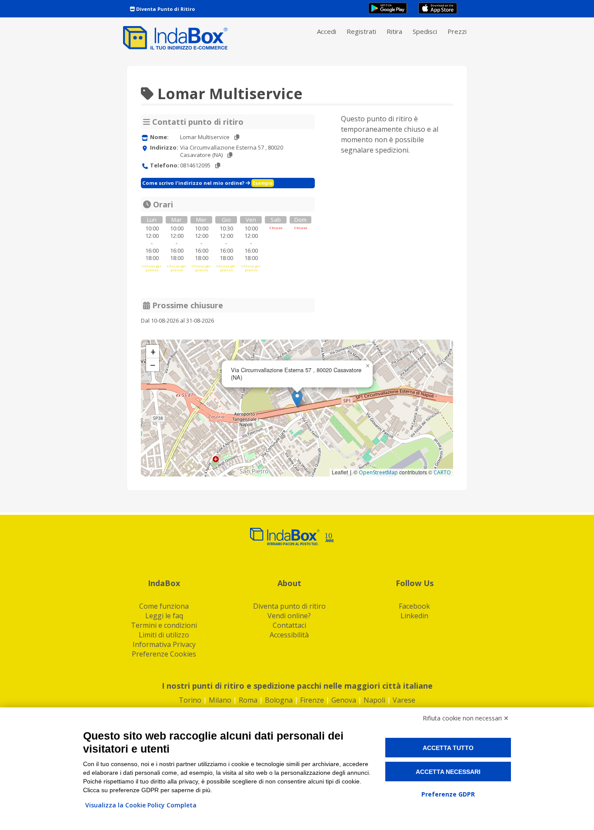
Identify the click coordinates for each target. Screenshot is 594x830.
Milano (220, 700)
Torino (190, 700)
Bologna (279, 700)
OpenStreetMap (378, 472)
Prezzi (457, 31)
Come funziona (164, 606)
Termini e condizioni (164, 625)
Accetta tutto (448, 747)
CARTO (442, 472)
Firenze (312, 700)
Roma (248, 700)
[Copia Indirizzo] (229, 155)
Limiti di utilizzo (164, 635)
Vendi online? (289, 615)
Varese (404, 700)
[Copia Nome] (236, 137)
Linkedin (414, 615)
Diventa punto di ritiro (289, 606)
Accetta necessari (448, 771)
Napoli (374, 700)
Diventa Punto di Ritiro (165, 9)
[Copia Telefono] (217, 165)
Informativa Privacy (164, 644)
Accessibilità (289, 635)
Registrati (361, 31)
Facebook (414, 606)
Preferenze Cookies (164, 654)
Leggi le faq (164, 615)
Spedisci (425, 31)
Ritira (394, 31)
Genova (343, 700)
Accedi (326, 31)
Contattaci (289, 625)
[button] (297, 399)
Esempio (263, 183)
